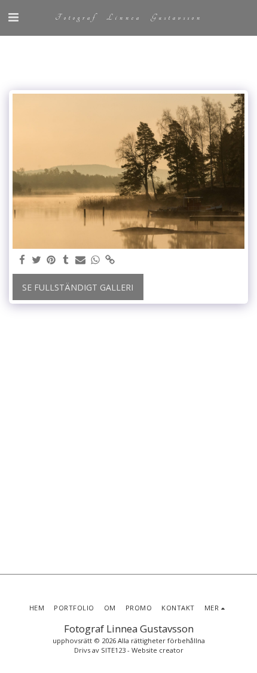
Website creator (157, 650)
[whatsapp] (95, 260)
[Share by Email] (80, 260)
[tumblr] (66, 260)
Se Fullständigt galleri (77, 287)
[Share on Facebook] (22, 260)
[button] (13, 17)
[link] (110, 260)
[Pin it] (51, 260)
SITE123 (113, 650)
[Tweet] (37, 260)
